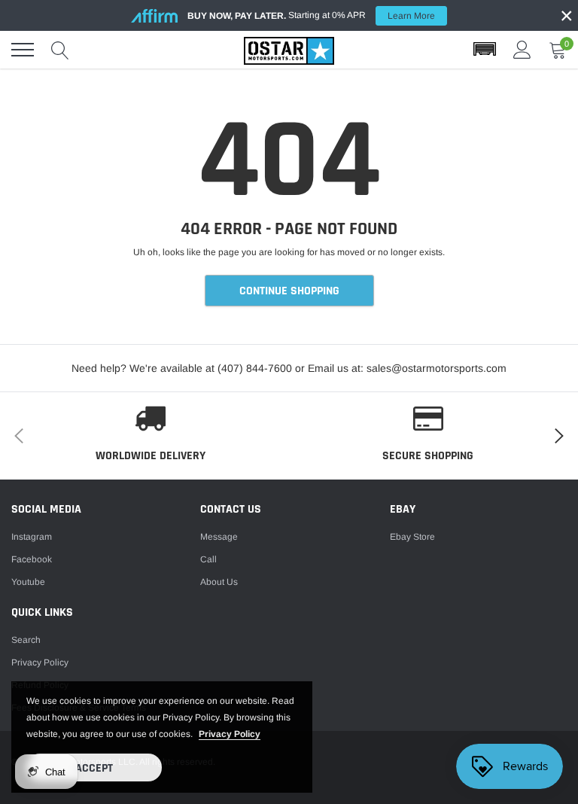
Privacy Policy (39, 662)
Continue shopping (289, 291)
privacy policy (229, 734)
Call (208, 559)
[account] (522, 49)
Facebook (31, 559)
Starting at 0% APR (311, 15)
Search (26, 640)
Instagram (31, 536)
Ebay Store (412, 536)
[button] (484, 49)
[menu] (22, 49)
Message (219, 536)
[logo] (289, 50)
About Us (219, 582)
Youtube (28, 582)
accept (94, 768)
